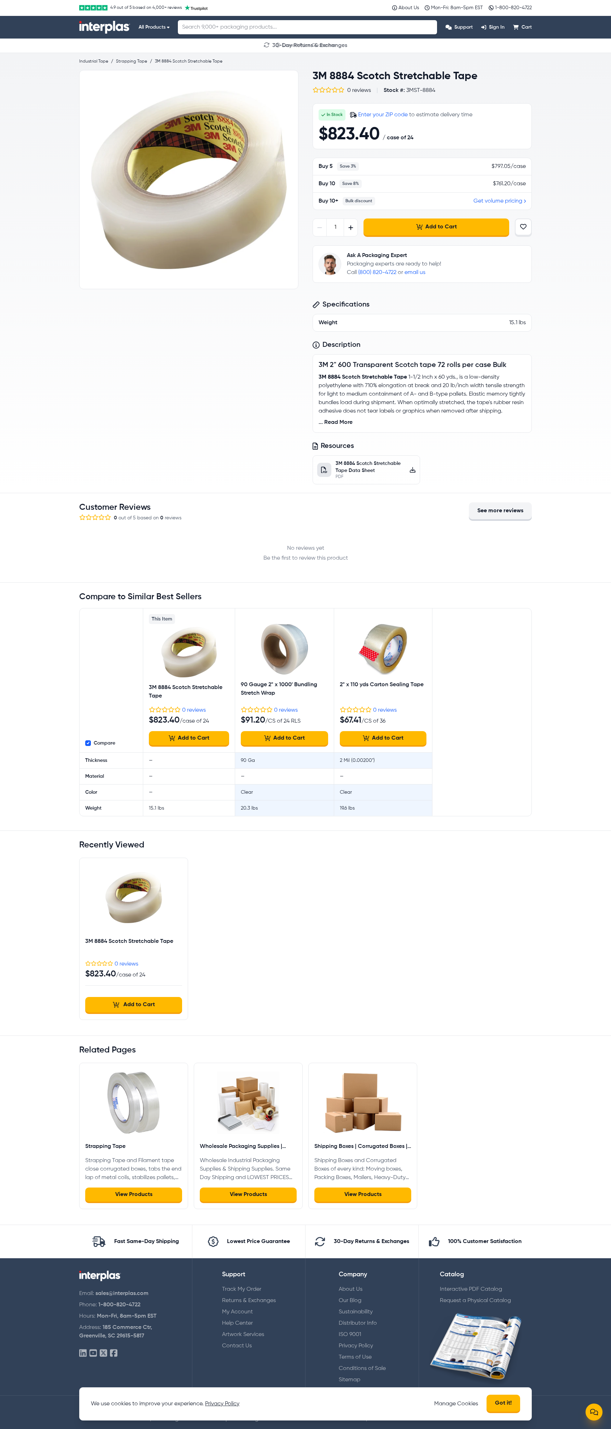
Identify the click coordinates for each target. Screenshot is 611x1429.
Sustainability (356, 1312)
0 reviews (194, 710)
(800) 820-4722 (377, 272)
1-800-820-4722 (119, 1305)
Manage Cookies (456, 1404)
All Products (152, 27)
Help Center (237, 1323)
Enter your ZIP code (383, 115)
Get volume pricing (497, 201)
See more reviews (500, 511)
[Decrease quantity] (320, 227)
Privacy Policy (356, 1346)
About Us (350, 1289)
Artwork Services (243, 1334)
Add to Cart (441, 227)
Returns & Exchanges (249, 1300)
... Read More (336, 422)
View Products (133, 1194)
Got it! (503, 1403)
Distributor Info (358, 1323)
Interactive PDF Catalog (471, 1289)
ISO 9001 (350, 1334)
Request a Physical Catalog (475, 1300)
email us (415, 272)
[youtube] (93, 1353)
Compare (104, 743)
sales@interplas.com (122, 1293)
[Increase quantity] (350, 227)
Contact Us (237, 1346)
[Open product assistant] (594, 1412)
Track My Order (241, 1289)
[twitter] (103, 1353)
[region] (188, 179)
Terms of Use (355, 1357)
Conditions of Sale (362, 1368)
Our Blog (350, 1300)
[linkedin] (83, 1353)
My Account (237, 1312)
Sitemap (349, 1380)
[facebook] (113, 1353)
